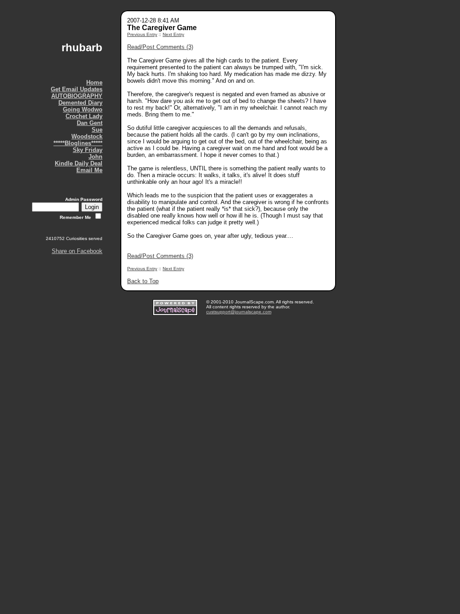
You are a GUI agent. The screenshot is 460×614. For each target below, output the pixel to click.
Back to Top (143, 281)
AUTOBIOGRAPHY (76, 96)
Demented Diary (80, 102)
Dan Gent (89, 123)
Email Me (89, 170)
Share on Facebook (77, 251)
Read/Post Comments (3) (160, 47)
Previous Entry (142, 34)
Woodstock (86, 136)
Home (94, 82)
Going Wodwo (82, 109)
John (95, 156)
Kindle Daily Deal (78, 163)
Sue (97, 129)
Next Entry (173, 34)
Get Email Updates (76, 89)
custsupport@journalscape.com (238, 311)
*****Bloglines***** (77, 143)
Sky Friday (87, 150)
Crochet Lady (84, 116)
